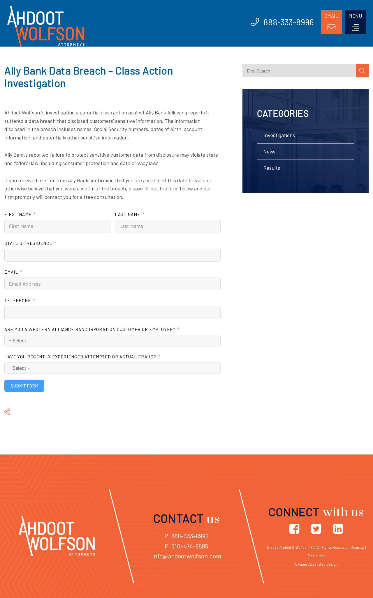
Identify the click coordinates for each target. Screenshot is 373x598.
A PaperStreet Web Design (316, 564)
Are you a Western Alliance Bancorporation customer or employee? (89, 329)
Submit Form (24, 385)
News (269, 151)
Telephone (17, 300)
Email (11, 272)
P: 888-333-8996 (186, 535)
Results (271, 167)
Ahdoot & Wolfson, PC (297, 547)
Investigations (279, 135)
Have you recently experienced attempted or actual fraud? (80, 356)
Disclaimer (316, 555)
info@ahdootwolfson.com (186, 556)
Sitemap (357, 547)
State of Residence (28, 243)
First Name (17, 214)
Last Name (127, 214)
